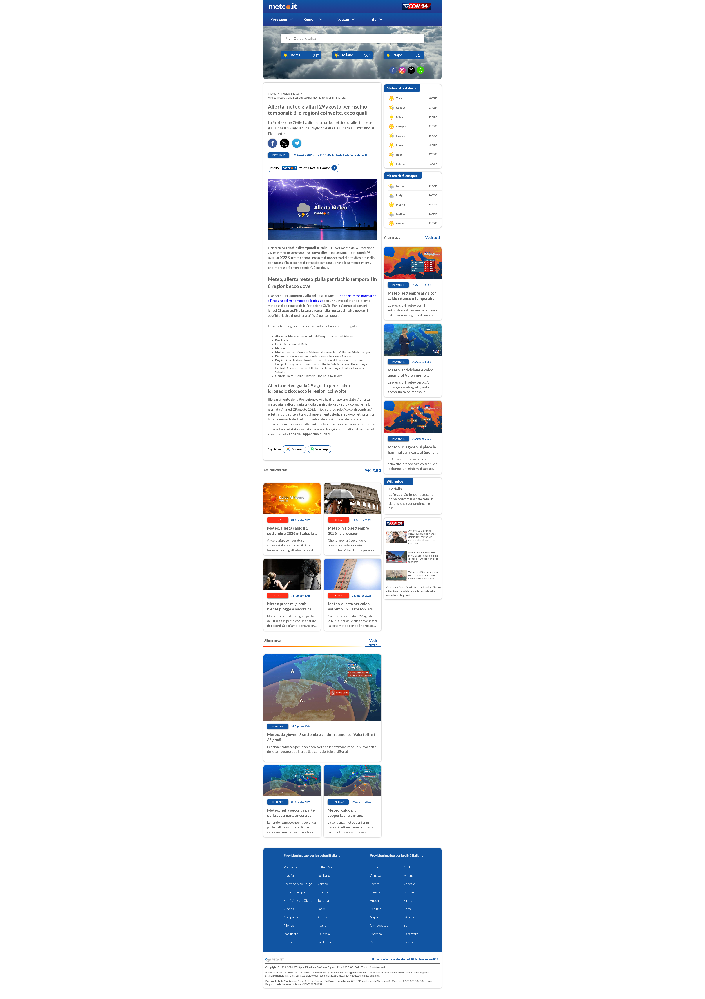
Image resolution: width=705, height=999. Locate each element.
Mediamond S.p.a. (294, 981)
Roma (408, 909)
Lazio (321, 909)
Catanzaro (411, 934)
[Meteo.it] (283, 6)
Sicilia (288, 942)
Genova (375, 875)
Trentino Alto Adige (298, 884)
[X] (411, 70)
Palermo (376, 942)
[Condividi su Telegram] (296, 146)
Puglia (321, 925)
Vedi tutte (372, 642)
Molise (289, 925)
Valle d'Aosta (326, 867)
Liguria (289, 875)
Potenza (376, 934)
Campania (291, 917)
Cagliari (409, 942)
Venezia (409, 884)
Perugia (375, 909)
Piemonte (291, 867)
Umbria (289, 909)
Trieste (375, 892)
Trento (375, 884)
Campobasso (379, 925)
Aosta (408, 867)
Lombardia (324, 875)
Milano (409, 875)
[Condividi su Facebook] (272, 146)
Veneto (322, 884)
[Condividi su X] (284, 146)
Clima (277, 520)
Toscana (323, 900)
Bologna (409, 892)
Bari (407, 925)
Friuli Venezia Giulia (298, 900)
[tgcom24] (416, 6)
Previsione (278, 155)
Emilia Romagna (295, 892)
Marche (322, 892)
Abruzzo (323, 917)
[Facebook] (393, 70)
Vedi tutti (373, 470)
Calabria (323, 934)
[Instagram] (402, 70)
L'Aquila (409, 917)
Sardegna (324, 942)
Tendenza (277, 726)
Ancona (375, 900)
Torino (374, 867)
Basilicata (291, 934)
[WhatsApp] (420, 70)
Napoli (375, 917)
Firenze (409, 900)
